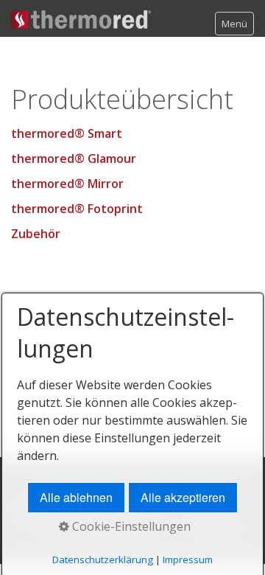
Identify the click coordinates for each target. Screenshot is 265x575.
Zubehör (35, 234)
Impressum (188, 559)
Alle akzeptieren (183, 497)
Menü (234, 23)
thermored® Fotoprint (77, 209)
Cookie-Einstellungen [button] (130, 526)
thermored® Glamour (73, 158)
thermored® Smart (66, 133)
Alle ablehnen (76, 497)
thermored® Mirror (67, 183)
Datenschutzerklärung (102, 559)
